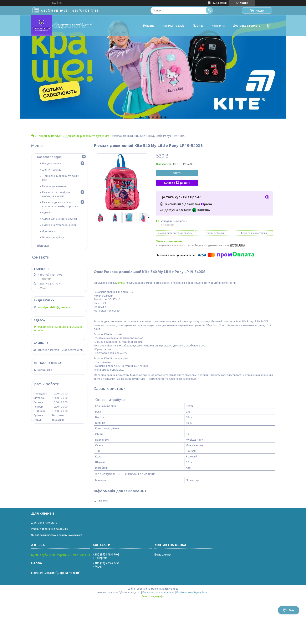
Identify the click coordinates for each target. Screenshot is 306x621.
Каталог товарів (174, 25)
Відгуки (43, 245)
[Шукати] (209, 10)
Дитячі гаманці (51, 169)
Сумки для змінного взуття (59, 218)
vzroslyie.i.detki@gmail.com (54, 307)
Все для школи (51, 163)
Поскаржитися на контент (158, 592)
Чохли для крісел (53, 237)
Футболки (48, 231)
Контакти (218, 25)
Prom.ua (173, 588)
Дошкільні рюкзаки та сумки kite (87, 136)
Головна (148, 25)
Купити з (169, 182)
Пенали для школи (54, 186)
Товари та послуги (49, 136)
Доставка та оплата (246, 25)
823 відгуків (219, 2)
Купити (177, 172)
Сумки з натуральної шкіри (59, 224)
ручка (121, 282)
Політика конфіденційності (192, 592)
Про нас (198, 25)
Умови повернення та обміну (49, 528)
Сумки (46, 212)
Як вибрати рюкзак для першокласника (56, 535)
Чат (291, 610)
